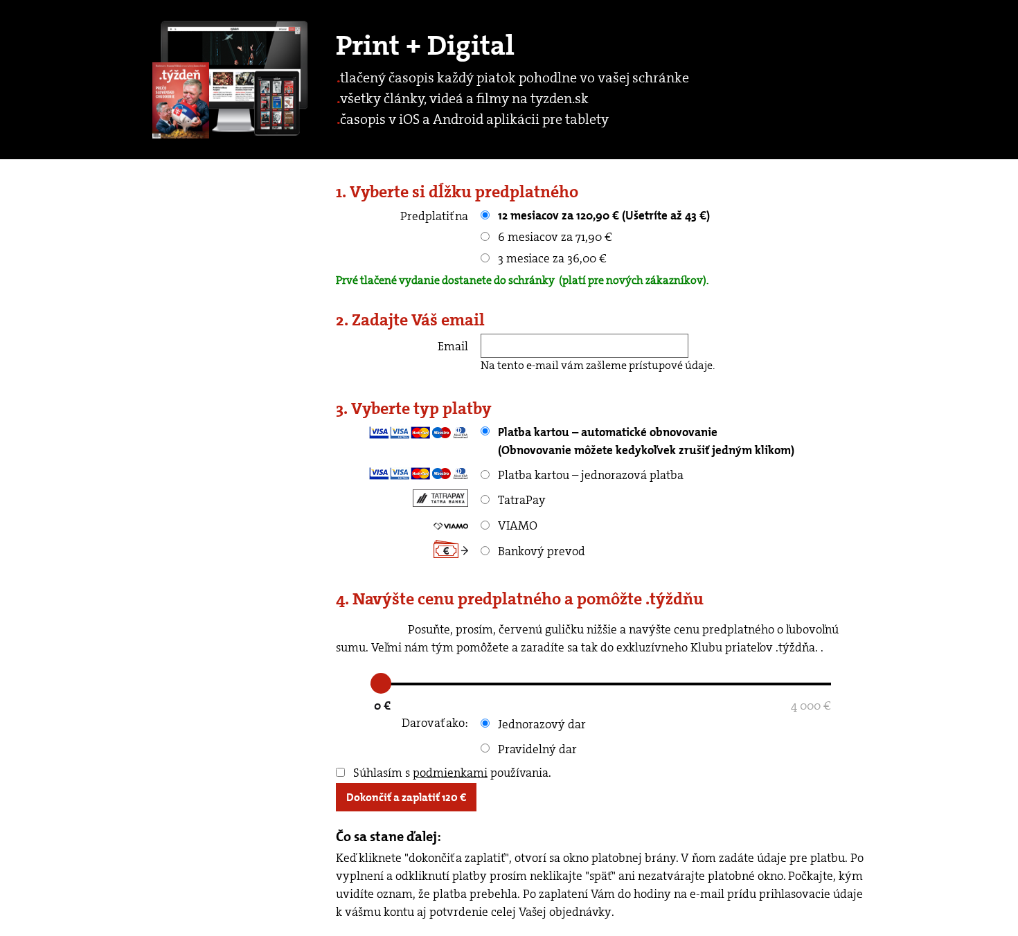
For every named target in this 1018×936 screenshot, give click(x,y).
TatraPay (520, 499)
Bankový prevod (540, 551)
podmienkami (450, 772)
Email (453, 346)
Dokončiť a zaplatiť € (406, 797)
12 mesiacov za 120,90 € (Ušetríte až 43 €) (602, 215)
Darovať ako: (435, 722)
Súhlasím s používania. (450, 772)
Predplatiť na (434, 216)
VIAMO (516, 525)
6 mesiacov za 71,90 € (553, 236)
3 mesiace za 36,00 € (551, 258)
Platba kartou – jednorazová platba (589, 475)
